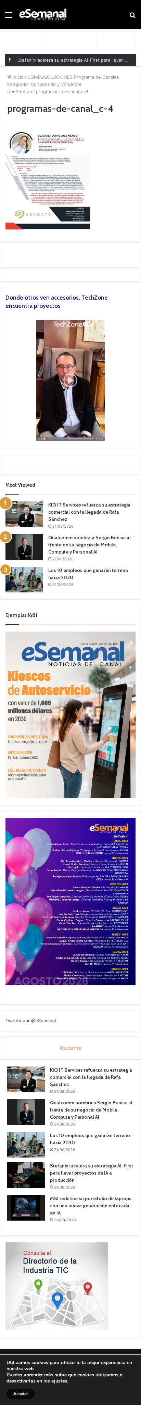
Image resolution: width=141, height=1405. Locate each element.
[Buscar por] (132, 17)
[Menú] (8, 17)
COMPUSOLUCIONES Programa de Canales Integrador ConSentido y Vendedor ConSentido (63, 84)
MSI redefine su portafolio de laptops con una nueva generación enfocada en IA (90, 1205)
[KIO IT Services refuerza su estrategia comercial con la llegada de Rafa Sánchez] (24, 514)
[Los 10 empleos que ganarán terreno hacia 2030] (24, 579)
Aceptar (20, 1393)
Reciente (70, 1048)
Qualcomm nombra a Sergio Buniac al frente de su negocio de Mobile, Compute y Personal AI (89, 544)
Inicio (17, 77)
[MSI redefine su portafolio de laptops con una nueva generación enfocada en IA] (26, 1208)
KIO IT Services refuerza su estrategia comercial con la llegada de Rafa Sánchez (89, 512)
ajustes (59, 1381)
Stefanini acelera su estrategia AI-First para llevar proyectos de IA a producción (91, 1173)
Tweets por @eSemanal (30, 1020)
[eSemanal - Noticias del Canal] (44, 15)
